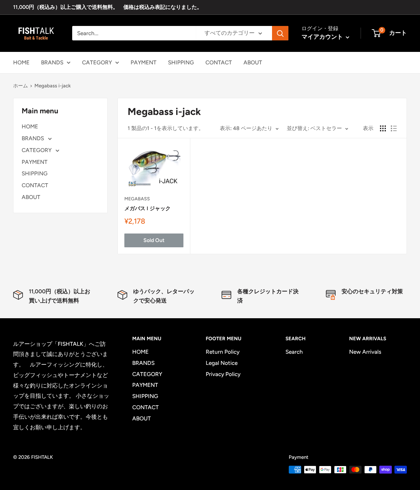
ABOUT (252, 62)
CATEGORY (97, 62)
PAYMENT (144, 62)
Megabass (137, 199)
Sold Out (153, 240)
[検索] (280, 33)
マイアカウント (323, 36)
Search (294, 351)
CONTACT (218, 62)
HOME (21, 62)
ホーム (20, 86)
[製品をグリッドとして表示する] (383, 128)
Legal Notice (222, 363)
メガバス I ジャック (147, 208)
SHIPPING (181, 62)
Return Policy (223, 351)
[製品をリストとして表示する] (394, 128)
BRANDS (52, 62)
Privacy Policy (223, 374)
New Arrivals (365, 351)
